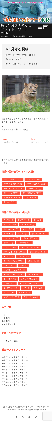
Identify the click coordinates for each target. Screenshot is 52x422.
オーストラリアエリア (13, 188)
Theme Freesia (11, 410)
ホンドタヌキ (10, 279)
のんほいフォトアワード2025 (14, 357)
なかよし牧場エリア (12, 179)
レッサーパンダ (11, 297)
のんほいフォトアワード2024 (14, 360)
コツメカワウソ (11, 238)
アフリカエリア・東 (13, 184)
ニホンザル (33, 261)
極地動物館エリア (12, 198)
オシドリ (27, 229)
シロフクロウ (10, 247)
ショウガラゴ (24, 243)
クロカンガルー (39, 234)
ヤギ (26, 288)
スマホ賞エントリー (11, 324)
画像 (33, 55)
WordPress (21, 410)
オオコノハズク (11, 229)
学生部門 (6, 321)
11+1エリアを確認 (9, 341)
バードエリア (34, 188)
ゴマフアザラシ (30, 238)
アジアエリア (33, 179)
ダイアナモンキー (38, 252)
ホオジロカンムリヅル (13, 274)
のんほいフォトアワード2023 (14, 363)
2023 (11, 59)
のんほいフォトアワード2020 (14, 372)
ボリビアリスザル (29, 279)
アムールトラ (27, 225)
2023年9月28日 (20, 55)
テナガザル (23, 256)
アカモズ (8, 220)
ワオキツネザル (31, 297)
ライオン (35, 64)
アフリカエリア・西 (17, 64)
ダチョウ (8, 256)
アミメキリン (10, 225)
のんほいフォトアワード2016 (14, 385)
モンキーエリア (11, 193)
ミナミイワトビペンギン (30, 283)
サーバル (8, 243)
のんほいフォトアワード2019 (14, 375)
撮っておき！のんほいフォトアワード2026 (16, 29)
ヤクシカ (38, 288)
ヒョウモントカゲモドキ (14, 270)
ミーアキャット (11, 288)
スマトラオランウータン (14, 252)
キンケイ (22, 234)
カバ (40, 229)
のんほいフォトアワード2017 (14, 382)
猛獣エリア (30, 198)
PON (9, 55)
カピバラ (8, 234)
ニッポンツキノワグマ (13, 261)
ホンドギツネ (34, 274)
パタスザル (9, 265)
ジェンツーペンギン (30, 247)
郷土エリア (9, 202)
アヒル (37, 220)
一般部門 (17, 59)
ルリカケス (24, 293)
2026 (3, 315)
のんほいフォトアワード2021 (14, 369)
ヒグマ (23, 265)
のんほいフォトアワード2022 (14, 366)
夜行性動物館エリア (32, 193)
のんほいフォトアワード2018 (14, 379)
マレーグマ (9, 283)
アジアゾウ (23, 220)
